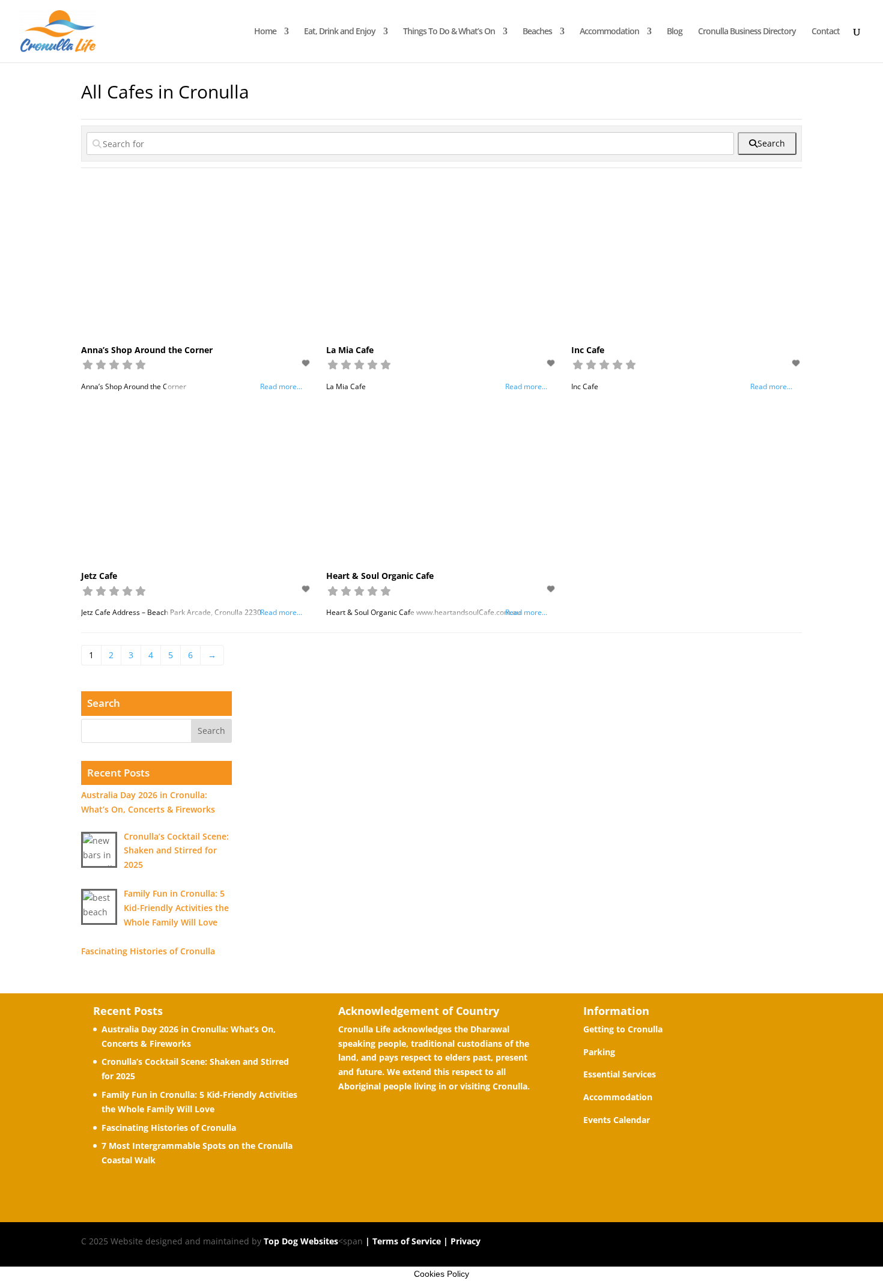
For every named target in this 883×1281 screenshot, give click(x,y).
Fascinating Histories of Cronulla (169, 1127)
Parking (599, 1052)
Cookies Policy (441, 1274)
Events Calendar (616, 1119)
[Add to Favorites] (307, 363)
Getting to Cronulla (623, 1029)
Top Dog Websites (301, 1241)
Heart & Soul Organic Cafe (380, 575)
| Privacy (461, 1241)
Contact (826, 32)
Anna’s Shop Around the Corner (147, 350)
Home (265, 32)
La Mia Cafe (350, 350)
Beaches (537, 32)
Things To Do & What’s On (449, 32)
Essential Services (619, 1074)
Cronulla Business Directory (747, 32)
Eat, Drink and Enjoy (339, 32)
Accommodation (609, 32)
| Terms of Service (402, 1241)
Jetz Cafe (99, 575)
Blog (674, 32)
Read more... (281, 386)
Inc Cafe (587, 350)
